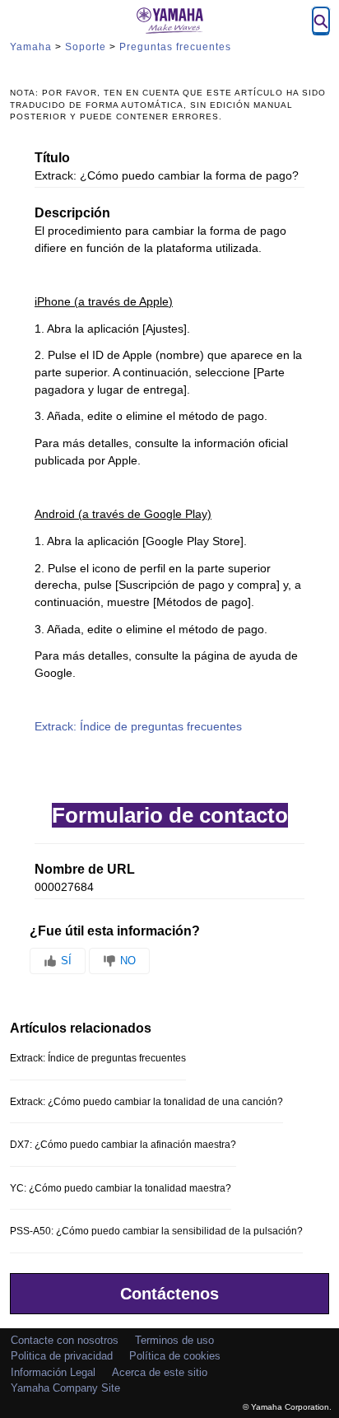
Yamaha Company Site (65, 1388)
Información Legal (53, 1372)
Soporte (85, 47)
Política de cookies (175, 1356)
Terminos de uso (174, 1340)
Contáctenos (169, 1294)
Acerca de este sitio (159, 1372)
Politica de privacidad (62, 1356)
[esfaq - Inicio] (169, 20)
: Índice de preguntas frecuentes (138, 727)
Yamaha (31, 47)
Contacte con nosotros (64, 1340)
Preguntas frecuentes (175, 47)
